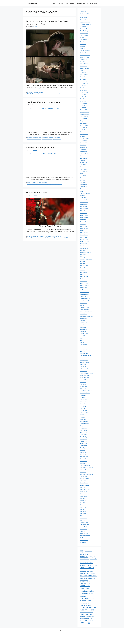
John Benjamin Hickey (86, 252)
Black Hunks (83, 52)
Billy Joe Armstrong (85, 50)
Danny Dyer (83, 131)
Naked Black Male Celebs (86, 373)
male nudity (84, 576)
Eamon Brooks (84, 151)
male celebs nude (31, 184)
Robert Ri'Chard (84, 428)
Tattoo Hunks (83, 487)
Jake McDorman (84, 210)
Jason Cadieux (84, 221)
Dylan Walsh (83, 149)
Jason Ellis (83, 224)
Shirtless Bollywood (85, 465)
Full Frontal (83, 173)
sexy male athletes (90, 616)
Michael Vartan (84, 360)
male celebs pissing (48, 237)
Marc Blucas (83, 320)
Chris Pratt (83, 101)
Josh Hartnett (83, 263)
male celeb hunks (31, 139)
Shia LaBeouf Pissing (37, 192)
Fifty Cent (82, 167)
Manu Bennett (83, 318)
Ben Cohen (83, 48)
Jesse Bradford (84, 239)
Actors (28, 182)
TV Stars (82, 516)
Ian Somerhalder (84, 204)
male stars (92, 575)
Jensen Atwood (84, 237)
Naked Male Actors (31, 137)
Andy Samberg (84, 30)
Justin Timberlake (84, 285)
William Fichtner (84, 533)
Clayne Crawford (84, 114)
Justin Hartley (83, 281)
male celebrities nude (86, 571)
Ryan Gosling (83, 437)
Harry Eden (83, 195)
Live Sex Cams (93, 3)
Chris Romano (83, 103)
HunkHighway (31, 3)
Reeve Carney (83, 419)
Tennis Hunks (83, 496)
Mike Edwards (83, 364)
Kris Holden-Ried (84, 292)
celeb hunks (84, 557)
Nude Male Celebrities (38, 92)
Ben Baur (82, 46)
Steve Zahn (83, 480)
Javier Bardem (84, 228)
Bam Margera (83, 39)
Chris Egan (83, 85)
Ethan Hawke (30, 92)
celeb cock (86, 554)
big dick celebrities (84, 553)
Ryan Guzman (83, 439)
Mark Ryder (83, 331)
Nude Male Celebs (44, 236)
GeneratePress (69, 630)
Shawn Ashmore (84, 458)
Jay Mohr (82, 230)
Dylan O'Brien (83, 147)
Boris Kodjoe (83, 59)
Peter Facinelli (83, 410)
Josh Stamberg (84, 265)
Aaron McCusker (84, 13)
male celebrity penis (39, 237)
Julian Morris (83, 272)
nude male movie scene (86, 612)
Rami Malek (83, 417)
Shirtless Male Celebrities (86, 467)
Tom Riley (82, 509)
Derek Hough (83, 140)
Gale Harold (83, 175)
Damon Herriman (84, 125)
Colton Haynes (84, 116)
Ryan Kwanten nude (57, 139)
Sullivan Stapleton (84, 485)
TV (89, 623)
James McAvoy (84, 217)
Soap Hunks (83, 472)
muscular (82, 578)
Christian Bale (83, 110)
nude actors (54, 93)
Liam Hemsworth (84, 300)
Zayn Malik (83, 542)
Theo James (83, 498)
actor (82, 551)
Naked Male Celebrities (82, 3)
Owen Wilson (83, 399)
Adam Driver (83, 17)
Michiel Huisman (84, 362)
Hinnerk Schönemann (85, 199)
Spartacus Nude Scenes (86, 474)
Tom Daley (83, 505)
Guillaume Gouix (84, 189)
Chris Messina (83, 94)
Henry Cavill (83, 197)
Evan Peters (83, 164)
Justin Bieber (83, 274)
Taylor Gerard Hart (85, 489)
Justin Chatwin (84, 276)
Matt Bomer (83, 340)
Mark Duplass (83, 327)
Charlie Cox (83, 79)
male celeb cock (30, 237)
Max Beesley (83, 349)
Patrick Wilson (83, 404)
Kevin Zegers (83, 287)
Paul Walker (83, 406)
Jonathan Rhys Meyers (86, 259)
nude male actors (86, 605)
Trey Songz (83, 513)
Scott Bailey (83, 452)
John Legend (83, 257)
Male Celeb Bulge (84, 309)
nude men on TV (83, 616)
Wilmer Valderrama (85, 535)
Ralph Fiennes (83, 415)
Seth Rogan (83, 454)
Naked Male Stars (34, 182)
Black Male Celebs (70, 3)
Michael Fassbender (85, 355)
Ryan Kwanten (57, 137)
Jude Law (82, 270)
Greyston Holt (83, 186)
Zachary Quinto (84, 540)
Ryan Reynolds (84, 447)
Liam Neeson (83, 303)
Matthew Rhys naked (40, 184)
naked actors (38, 139)
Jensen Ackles (84, 235)
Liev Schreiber (84, 305)
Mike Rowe (83, 366)
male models (93, 573)
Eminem (82, 156)
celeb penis (92, 557)
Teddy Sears (83, 494)
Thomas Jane (83, 500)
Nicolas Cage (83, 386)
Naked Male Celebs (39, 89)
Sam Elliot (82, 450)
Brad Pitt (82, 61)
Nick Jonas (83, 384)
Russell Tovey (83, 434)
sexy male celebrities (86, 618)
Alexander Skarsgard (85, 24)
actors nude (88, 551)
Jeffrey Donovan (84, 232)
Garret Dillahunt (84, 178)
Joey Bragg (83, 250)
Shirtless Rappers (84, 469)
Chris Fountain (84, 90)
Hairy (81, 191)
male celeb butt (87, 567)
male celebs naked (85, 573)
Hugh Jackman (84, 202)
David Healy (83, 136)
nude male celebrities (88, 607)
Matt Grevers (83, 344)
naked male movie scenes (87, 594)
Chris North (83, 96)
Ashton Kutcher (84, 35)
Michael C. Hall (84, 353)
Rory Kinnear (83, 430)
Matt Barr (82, 338)
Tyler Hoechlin (83, 518)
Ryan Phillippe (83, 445)
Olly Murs (82, 397)
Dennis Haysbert (84, 138)
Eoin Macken (83, 158)
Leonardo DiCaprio (85, 298)
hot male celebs (83, 565)
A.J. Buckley (83, 11)
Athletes (82, 37)
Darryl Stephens (84, 134)
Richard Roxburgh (84, 423)
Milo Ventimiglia (84, 368)
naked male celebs (48, 93)
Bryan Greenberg (84, 68)
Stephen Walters (84, 478)
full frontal (93, 559)
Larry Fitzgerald (84, 296)
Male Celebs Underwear (86, 316)
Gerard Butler (83, 184)
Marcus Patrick (84, 322)
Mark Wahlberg (84, 333)
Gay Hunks (83, 182)
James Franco (83, 213)
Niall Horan (83, 382)
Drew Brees (83, 145)
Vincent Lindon (84, 526)
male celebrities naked (91, 569)
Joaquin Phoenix (84, 241)
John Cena (83, 254)
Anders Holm (83, 26)
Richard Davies (84, 421)
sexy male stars (84, 456)
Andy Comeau (83, 28)
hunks (89, 565)
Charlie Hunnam (84, 83)
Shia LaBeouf (58, 236)
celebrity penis (84, 559)
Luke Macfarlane (84, 307)
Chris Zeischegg (84, 105)
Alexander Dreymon (85, 22)
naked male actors (85, 583)
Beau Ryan (83, 44)
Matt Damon (83, 342)
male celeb (94, 565)
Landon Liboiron (84, 294)
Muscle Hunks (83, 371)
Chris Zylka (83, 107)
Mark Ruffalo (83, 329)
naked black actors (84, 580)
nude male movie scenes (63, 93)
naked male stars (87, 598)
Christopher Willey (84, 112)
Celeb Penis (60, 3)
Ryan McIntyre (83, 443)
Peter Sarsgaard (84, 412)
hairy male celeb (83, 560)
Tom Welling (83, 511)
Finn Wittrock (83, 169)
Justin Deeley (83, 278)
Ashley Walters (84, 33)
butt (81, 554)
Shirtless (82, 463)
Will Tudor (82, 531)
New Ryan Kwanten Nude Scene (43, 102)
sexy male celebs (86, 620)
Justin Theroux (84, 283)
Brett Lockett (83, 66)
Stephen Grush (84, 476)
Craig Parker (83, 123)
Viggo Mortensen (84, 524)
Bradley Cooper (84, 63)
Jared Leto (83, 219)
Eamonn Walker (84, 153)
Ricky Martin (83, 426)
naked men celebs (85, 600)
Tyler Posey (83, 520)
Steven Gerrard (84, 483)
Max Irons (82, 351)
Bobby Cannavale (84, 57)
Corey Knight (83, 118)
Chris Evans (83, 88)
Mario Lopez (83, 325)
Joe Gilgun (83, 246)
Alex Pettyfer (83, 20)
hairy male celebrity (85, 193)
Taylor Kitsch (83, 491)
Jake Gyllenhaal (84, 208)
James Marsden (84, 215)
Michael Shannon (84, 358)
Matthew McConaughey (86, 347)
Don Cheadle (83, 142)
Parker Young (83, 401)
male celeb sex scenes (86, 311)
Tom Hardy (83, 507)
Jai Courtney (83, 206)
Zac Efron (82, 537)
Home (54, 3)
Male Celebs (83, 314)
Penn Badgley (83, 408)
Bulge (81, 70)
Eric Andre (82, 160)
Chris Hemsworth (84, 92)
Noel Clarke (83, 388)
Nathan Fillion (83, 379)
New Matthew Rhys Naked (40, 147)
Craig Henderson (84, 120)
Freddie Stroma (84, 171)
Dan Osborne (83, 127)
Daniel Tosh (83, 129)
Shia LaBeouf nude (68, 237)
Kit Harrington (83, 289)
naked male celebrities (85, 587)
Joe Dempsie (83, 243)
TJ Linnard (83, 502)
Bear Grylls (83, 41)
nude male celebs (87, 610)
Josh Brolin (83, 261)
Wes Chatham (83, 529)
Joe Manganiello (84, 248)
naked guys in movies (85, 581)
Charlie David (83, 81)
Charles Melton (84, 77)
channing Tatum (84, 74)
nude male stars (49, 137)
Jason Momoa (83, 226)
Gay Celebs (83, 180)
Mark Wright (83, 336)
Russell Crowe (83, 432)
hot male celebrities (86, 563)
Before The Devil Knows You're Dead (35, 93)
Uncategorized (84, 522)
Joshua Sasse (83, 268)
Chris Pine (82, 99)
